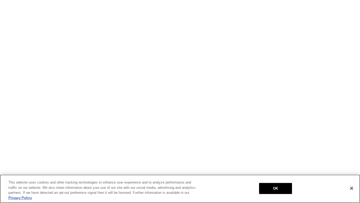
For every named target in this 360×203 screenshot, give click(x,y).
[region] (180, 189)
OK (275, 188)
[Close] (351, 188)
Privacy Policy (20, 198)
